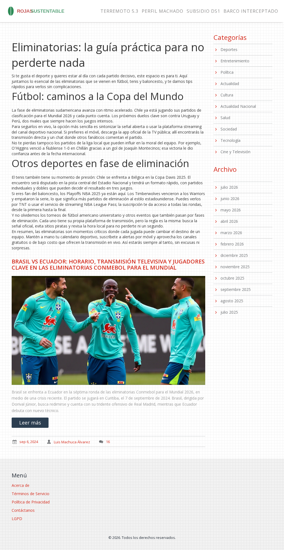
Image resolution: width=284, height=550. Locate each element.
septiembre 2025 (235, 289)
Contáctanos (23, 510)
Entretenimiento (234, 60)
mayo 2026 (230, 210)
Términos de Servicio (30, 493)
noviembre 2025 (235, 266)
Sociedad (228, 129)
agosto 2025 (231, 300)
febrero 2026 (232, 244)
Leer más (30, 422)
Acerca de (20, 485)
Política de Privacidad (31, 502)
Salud (225, 117)
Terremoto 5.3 (119, 11)
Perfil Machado (162, 11)
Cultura (226, 95)
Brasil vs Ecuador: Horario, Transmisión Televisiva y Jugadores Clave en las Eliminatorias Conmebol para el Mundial (108, 264)
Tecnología (230, 140)
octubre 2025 (232, 278)
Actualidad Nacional (238, 106)
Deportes (228, 49)
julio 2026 (229, 187)
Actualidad (229, 83)
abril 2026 (229, 221)
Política (227, 72)
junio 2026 (229, 198)
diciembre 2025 (234, 255)
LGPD (17, 518)
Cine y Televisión (235, 151)
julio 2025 (229, 312)
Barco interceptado (251, 11)
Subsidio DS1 (203, 11)
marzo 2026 (231, 232)
